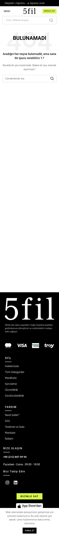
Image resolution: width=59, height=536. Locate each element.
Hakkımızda (12, 366)
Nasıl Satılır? (12, 415)
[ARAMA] (52, 78)
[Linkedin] (15, 482)
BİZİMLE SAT (49, 11)
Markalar (10, 432)
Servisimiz (11, 383)
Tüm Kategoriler (14, 372)
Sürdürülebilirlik (14, 395)
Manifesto (11, 378)
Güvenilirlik (11, 389)
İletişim (9, 438)
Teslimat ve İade (14, 426)
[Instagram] (7, 482)
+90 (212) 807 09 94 (15, 456)
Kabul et (29, 530)
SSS (7, 421)
